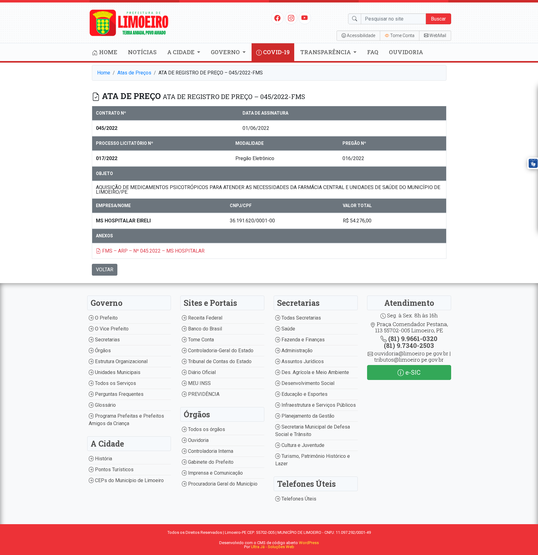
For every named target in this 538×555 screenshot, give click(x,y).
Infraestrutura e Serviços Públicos (318, 405)
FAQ (372, 52)
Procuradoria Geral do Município (222, 484)
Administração (296, 350)
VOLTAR (104, 270)
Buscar (438, 19)
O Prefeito (106, 318)
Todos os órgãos (206, 429)
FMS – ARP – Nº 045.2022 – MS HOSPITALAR (153, 251)
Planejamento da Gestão (307, 416)
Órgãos (102, 350)
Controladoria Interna (210, 451)
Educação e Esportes (304, 394)
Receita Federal (204, 318)
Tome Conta (200, 340)
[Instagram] (291, 17)
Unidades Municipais (117, 372)
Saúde (287, 329)
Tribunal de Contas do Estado (219, 361)
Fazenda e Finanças (302, 340)
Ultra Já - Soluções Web (272, 547)
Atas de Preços (134, 73)
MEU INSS (199, 383)
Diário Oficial (201, 372)
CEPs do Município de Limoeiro (129, 480)
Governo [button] (226, 52)
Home (107, 52)
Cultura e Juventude (302, 445)
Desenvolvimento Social (307, 383)
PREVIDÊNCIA (203, 394)
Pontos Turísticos (114, 469)
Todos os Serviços (115, 383)
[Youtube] (304, 17)
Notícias (142, 52)
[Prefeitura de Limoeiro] (129, 22)
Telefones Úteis (298, 499)
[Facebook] (277, 17)
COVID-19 (276, 52)
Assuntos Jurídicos (302, 361)
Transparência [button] (326, 52)
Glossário (105, 405)
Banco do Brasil (204, 329)
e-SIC (412, 372)
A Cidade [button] (181, 52)
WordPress (309, 543)
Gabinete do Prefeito (210, 462)
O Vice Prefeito (111, 329)
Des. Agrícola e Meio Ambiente (314, 372)
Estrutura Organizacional (121, 361)
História (103, 459)
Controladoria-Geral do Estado (220, 350)
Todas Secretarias (300, 318)
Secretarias (107, 340)
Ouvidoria (406, 52)
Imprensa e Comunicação (215, 473)
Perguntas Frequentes (119, 394)
